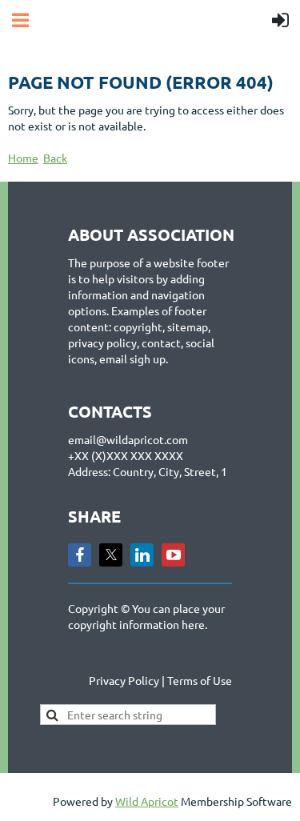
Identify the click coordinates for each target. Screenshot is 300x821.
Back (55, 157)
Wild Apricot (146, 801)
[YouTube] (173, 555)
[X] (110, 555)
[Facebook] (79, 555)
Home (23, 157)
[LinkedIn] (142, 555)
